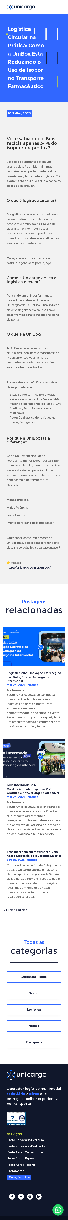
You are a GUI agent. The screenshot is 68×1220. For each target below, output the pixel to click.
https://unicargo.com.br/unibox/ (28, 567)
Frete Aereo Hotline (21, 1165)
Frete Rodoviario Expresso (25, 1140)
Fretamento (15, 1171)
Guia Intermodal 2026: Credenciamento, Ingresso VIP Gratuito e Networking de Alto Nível (33, 789)
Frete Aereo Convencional (25, 1152)
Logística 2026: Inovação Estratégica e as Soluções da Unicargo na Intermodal (34, 677)
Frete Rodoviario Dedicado (26, 1146)
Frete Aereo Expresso (22, 1158)
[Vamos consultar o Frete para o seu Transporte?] (58, 1210)
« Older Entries (15, 910)
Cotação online (19, 1177)
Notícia (33, 685)
